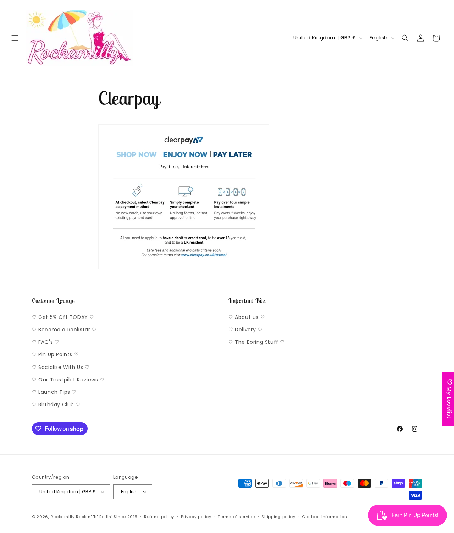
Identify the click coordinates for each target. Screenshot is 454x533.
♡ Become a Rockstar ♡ (64, 329)
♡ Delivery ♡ (245, 329)
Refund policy (159, 517)
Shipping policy (278, 517)
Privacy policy (196, 517)
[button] (15, 38)
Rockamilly (63, 517)
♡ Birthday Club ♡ (56, 404)
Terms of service (236, 517)
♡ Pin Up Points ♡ (55, 354)
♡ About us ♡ (246, 317)
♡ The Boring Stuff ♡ (256, 342)
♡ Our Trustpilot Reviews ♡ (68, 379)
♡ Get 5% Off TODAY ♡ (63, 317)
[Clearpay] (183, 269)
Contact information (324, 517)
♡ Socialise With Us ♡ (61, 367)
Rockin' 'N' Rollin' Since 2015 (106, 517)
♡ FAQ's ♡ (45, 342)
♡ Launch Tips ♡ (54, 392)
